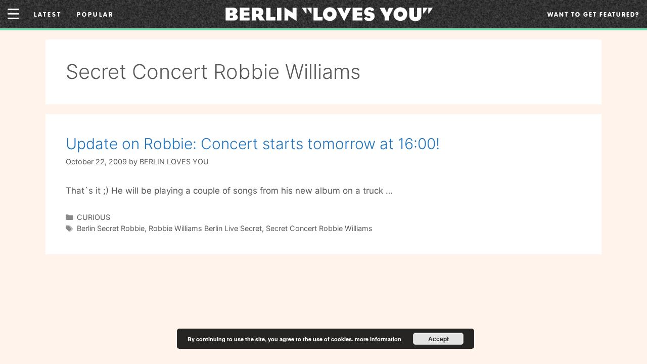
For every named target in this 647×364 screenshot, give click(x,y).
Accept (438, 338)
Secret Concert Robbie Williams (319, 228)
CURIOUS (93, 217)
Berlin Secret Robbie (111, 228)
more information (378, 339)
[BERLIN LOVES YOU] (328, 13)
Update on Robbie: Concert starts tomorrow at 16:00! (253, 143)
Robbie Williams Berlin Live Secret (205, 228)
